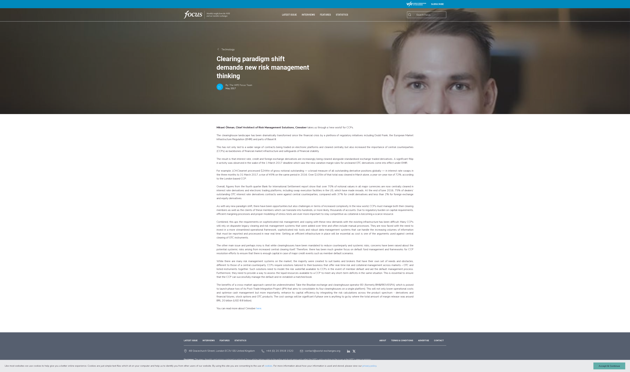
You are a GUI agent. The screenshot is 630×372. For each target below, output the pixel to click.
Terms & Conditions (402, 340)
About (382, 340)
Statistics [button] (342, 14)
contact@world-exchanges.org (322, 351)
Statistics (240, 340)
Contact (439, 340)
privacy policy (369, 365)
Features (225, 340)
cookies (268, 365)
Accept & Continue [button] (609, 366)
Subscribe (437, 4)
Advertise (423, 340)
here (258, 308)
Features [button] (325, 14)
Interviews (308, 14)
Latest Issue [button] (289, 14)
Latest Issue (191, 340)
